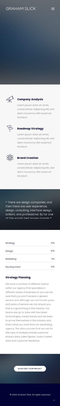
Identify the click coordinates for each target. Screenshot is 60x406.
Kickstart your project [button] (30, 369)
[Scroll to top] (54, 400)
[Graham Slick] (21, 8)
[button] (53, 9)
